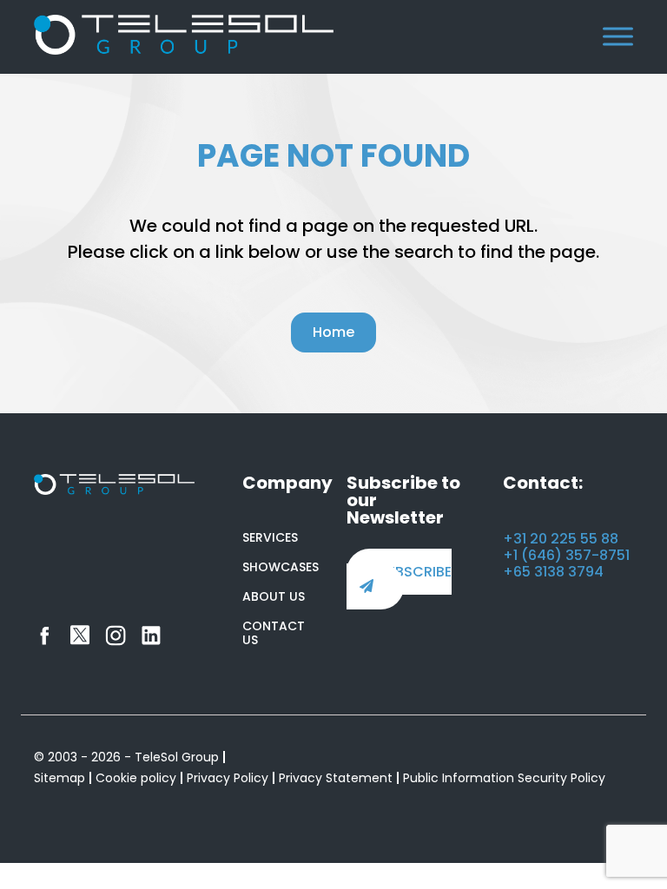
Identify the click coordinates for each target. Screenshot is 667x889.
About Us (273, 596)
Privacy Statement (336, 778)
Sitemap (59, 778)
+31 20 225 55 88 (560, 539)
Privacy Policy (227, 778)
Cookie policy (136, 778)
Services (270, 537)
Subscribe (414, 572)
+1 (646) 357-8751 (566, 555)
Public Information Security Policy (504, 778)
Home (333, 332)
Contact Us (273, 633)
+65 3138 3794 (553, 572)
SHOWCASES (280, 567)
